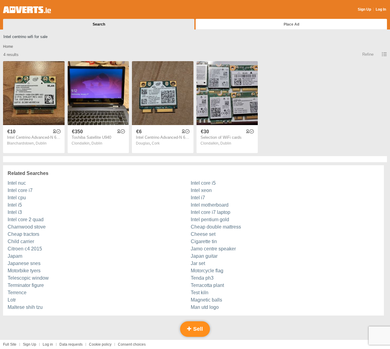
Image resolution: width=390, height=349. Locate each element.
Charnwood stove (27, 226)
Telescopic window (28, 278)
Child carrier (21, 241)
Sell (197, 329)
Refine (368, 54)
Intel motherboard (210, 205)
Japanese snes (24, 263)
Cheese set (203, 234)
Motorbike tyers (24, 270)
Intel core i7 (20, 190)
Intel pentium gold (210, 219)
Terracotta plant (207, 285)
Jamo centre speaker (213, 248)
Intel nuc (17, 183)
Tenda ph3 (202, 278)
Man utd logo (205, 307)
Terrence (17, 292)
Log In (381, 9)
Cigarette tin (204, 241)
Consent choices (132, 344)
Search (99, 24)
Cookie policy (100, 344)
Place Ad (291, 24)
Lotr (12, 299)
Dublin (41, 143)
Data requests (71, 344)
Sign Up (364, 9)
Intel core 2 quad (26, 219)
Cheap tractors (23, 234)
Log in (48, 344)
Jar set (198, 263)
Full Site (9, 344)
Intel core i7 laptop (210, 212)
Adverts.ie (27, 9)
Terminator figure (26, 285)
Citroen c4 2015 (25, 248)
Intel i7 (198, 197)
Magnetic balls (206, 299)
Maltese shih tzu (25, 307)
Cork (156, 143)
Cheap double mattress (216, 226)
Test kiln (199, 292)
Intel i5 (15, 205)
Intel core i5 (203, 183)
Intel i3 (15, 212)
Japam (15, 256)
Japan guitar (204, 256)
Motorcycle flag (207, 270)
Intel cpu (17, 197)
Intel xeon (201, 190)
